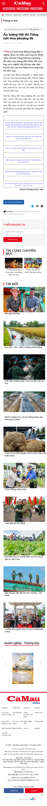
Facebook (14, 791)
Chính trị (17, 15)
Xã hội (32, 15)
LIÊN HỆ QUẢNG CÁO (6, 734)
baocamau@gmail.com (26, 777)
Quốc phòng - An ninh (28, 715)
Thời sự (9, 15)
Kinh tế (25, 15)
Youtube (34, 791)
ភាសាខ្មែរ (36, 9)
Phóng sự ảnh (10, 20)
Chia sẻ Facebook (14, 202)
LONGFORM (38, 721)
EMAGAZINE (17, 728)
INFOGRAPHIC (7, 728)
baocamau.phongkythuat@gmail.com (23, 780)
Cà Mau (27, 211)
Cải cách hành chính (6, 714)
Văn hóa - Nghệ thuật (6, 722)
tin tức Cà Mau (20, 214)
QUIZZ (26, 728)
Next (40, 664)
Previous (6, 664)
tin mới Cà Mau (35, 211)
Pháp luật (38, 712)
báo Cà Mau (19, 211)
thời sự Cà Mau (8, 214)
